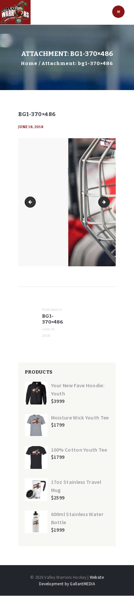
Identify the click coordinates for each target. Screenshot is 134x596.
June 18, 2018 (30, 127)
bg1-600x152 (107, 202)
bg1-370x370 (31, 202)
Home (29, 63)
